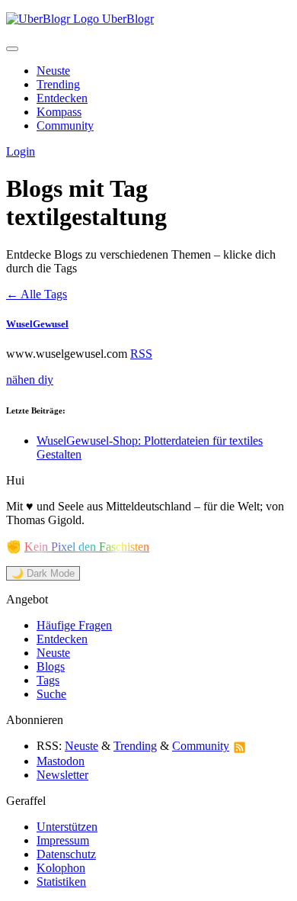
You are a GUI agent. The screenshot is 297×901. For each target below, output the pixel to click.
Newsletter (62, 774)
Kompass (59, 111)
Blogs (51, 666)
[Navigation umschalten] (12, 49)
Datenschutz (66, 854)
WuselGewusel (37, 324)
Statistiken (61, 881)
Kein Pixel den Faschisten (86, 546)
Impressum (63, 840)
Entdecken (62, 98)
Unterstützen (67, 826)
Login (20, 151)
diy (45, 379)
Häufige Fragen (74, 625)
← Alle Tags (36, 294)
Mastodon (61, 761)
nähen (22, 379)
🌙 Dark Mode (43, 573)
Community (65, 125)
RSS (141, 353)
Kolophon (61, 867)
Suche (51, 693)
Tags (48, 680)
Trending (58, 84)
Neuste (53, 70)
